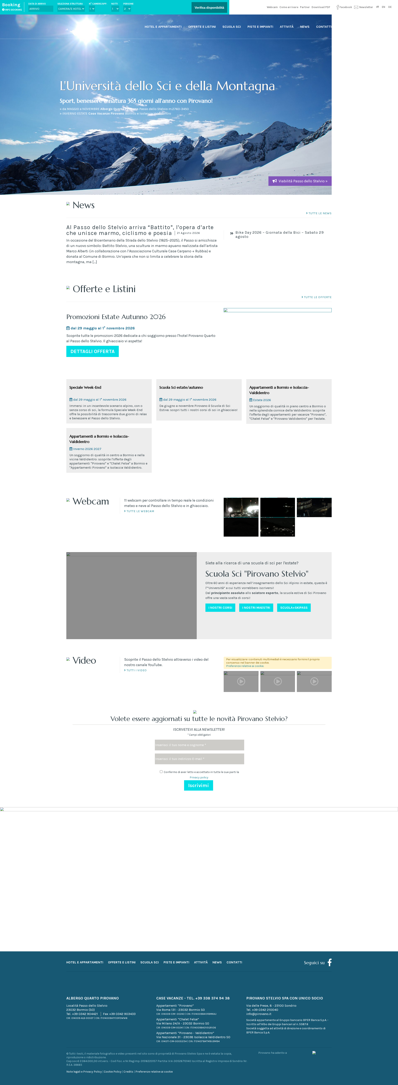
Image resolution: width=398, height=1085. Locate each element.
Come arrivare (288, 7)
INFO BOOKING (13, 9)
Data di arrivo (37, 3)
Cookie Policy (112, 1071)
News (304, 27)
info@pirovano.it (258, 1014)
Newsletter (366, 7)
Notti (114, 3)
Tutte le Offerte (317, 297)
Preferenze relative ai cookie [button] (244, 666)
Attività (287, 27)
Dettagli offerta (92, 351)
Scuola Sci (231, 27)
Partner (305, 7)
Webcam (272, 7)
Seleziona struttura (70, 3)
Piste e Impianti (260, 27)
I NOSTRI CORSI (220, 608)
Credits (128, 1071)
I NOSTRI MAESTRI (256, 608)
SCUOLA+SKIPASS (294, 608)
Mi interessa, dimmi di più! (199, 944)
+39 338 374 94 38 (212, 998)
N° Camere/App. (98, 3)
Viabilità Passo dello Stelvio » (303, 181)
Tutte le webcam (140, 511)
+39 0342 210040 (265, 1010)
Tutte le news (320, 213)
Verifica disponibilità (209, 7)
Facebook (346, 7)
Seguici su (314, 962)
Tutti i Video (136, 670)
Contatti (324, 27)
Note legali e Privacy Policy (84, 1071)
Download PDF (321, 7)
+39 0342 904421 (85, 1014)
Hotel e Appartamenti (163, 27)
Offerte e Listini (202, 27)
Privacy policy (199, 777)
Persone (128, 3)
